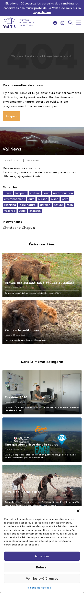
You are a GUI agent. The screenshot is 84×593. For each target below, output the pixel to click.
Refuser (42, 567)
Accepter (42, 556)
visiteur (35, 193)
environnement (14, 199)
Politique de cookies (38, 588)
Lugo (22, 211)
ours (31, 199)
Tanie (7, 193)
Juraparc (20, 193)
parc (65, 199)
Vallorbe (9, 211)
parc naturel (28, 205)
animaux (35, 211)
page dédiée (42, 12)
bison (54, 199)
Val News (11, 149)
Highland (10, 205)
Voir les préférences (42, 578)
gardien (45, 205)
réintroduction (63, 193)
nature (58, 205)
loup (47, 193)
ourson (42, 199)
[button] (78, 511)
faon (70, 205)
